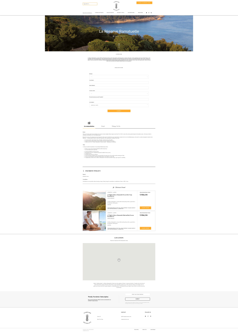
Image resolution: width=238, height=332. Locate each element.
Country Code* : (92, 90)
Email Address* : (92, 85)
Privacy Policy (136, 329)
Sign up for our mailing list (87, 12)
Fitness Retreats (99, 12)
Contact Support (152, 329)
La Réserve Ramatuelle (110, 218)
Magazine (140, 12)
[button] (119, 77)
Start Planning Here (144, 2)
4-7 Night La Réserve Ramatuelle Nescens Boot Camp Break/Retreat (119, 195)
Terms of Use (145, 329)
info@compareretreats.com (126, 316)
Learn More (109, 204)
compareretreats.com (125, 319)
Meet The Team (100, 319)
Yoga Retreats (110, 12)
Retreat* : (91, 73)
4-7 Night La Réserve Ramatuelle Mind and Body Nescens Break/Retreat (120, 215)
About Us (99, 316)
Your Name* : (91, 80)
